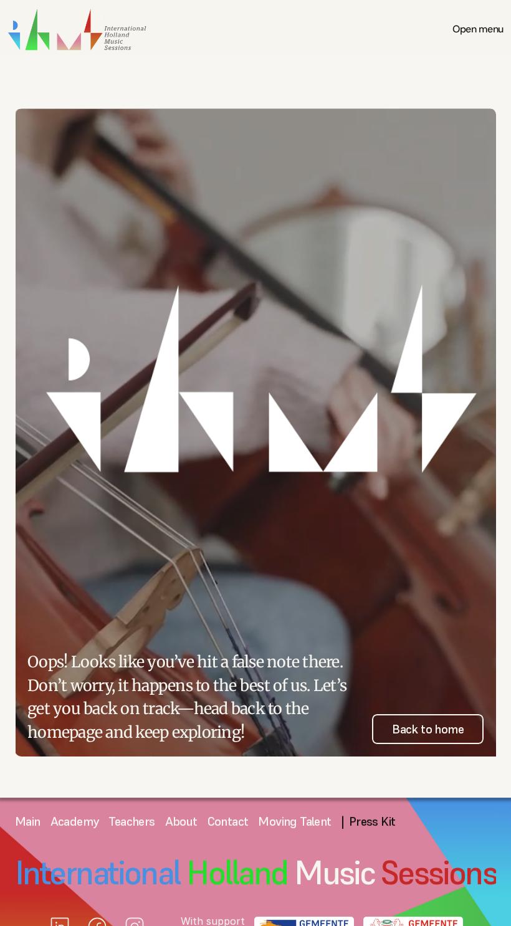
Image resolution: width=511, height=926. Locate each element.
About (181, 821)
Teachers (131, 821)
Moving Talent (294, 821)
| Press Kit (368, 821)
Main (28, 821)
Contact (228, 821)
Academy (74, 821)
